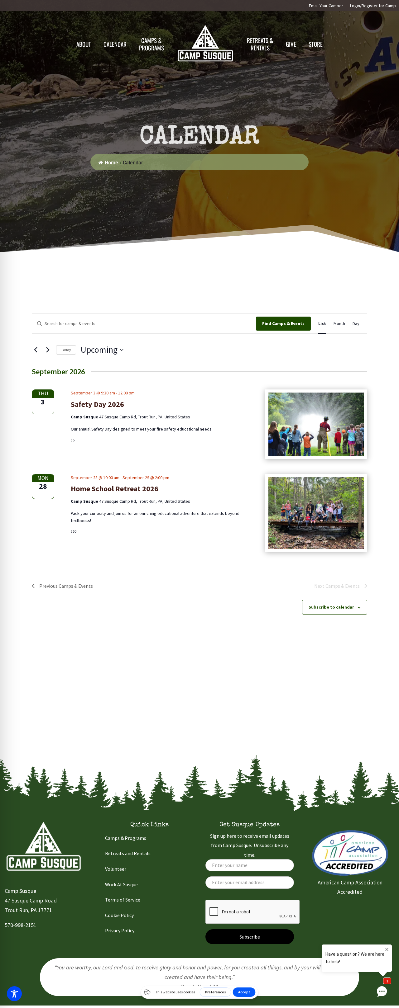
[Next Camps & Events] (47, 350)
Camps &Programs (151, 44)
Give (291, 44)
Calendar (115, 44)
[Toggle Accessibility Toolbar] (14, 994)
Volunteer (115, 869)
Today (66, 349)
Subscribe (249, 937)
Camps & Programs (125, 838)
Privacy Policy (119, 930)
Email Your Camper (326, 5)
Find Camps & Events (283, 323)
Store (316, 44)
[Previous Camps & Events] (35, 350)
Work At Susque (121, 884)
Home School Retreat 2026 (114, 488)
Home (111, 163)
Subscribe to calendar (331, 607)
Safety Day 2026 (97, 404)
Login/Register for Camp (373, 5)
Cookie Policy (119, 915)
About (83, 44)
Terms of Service (122, 900)
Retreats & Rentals (260, 44)
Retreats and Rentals (128, 853)
